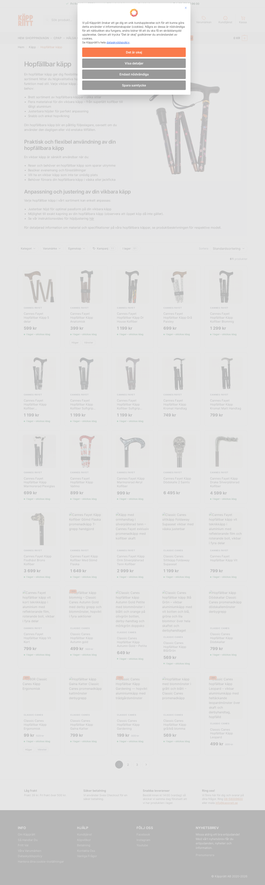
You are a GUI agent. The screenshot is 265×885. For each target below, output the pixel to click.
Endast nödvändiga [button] (134, 74)
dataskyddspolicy (118, 42)
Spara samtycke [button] (134, 85)
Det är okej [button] (134, 52)
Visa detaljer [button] (134, 63)
